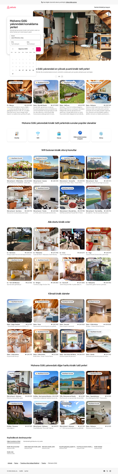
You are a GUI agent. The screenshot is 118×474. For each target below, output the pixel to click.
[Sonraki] (62, 76)
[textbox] (17, 44)
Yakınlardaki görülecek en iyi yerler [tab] (33, 441)
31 (12, 74)
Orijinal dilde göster (71, 2)
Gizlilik (21, 471)
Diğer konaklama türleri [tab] (13, 441)
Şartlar (26, 471)
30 (33, 70)
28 (26, 70)
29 (29, 70)
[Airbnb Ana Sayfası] (11, 7)
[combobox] (25, 38)
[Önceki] (56, 76)
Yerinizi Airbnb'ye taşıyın (102, 7)
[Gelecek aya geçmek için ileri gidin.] (33, 48)
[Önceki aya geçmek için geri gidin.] (12, 48)
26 (19, 70)
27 (23, 70)
